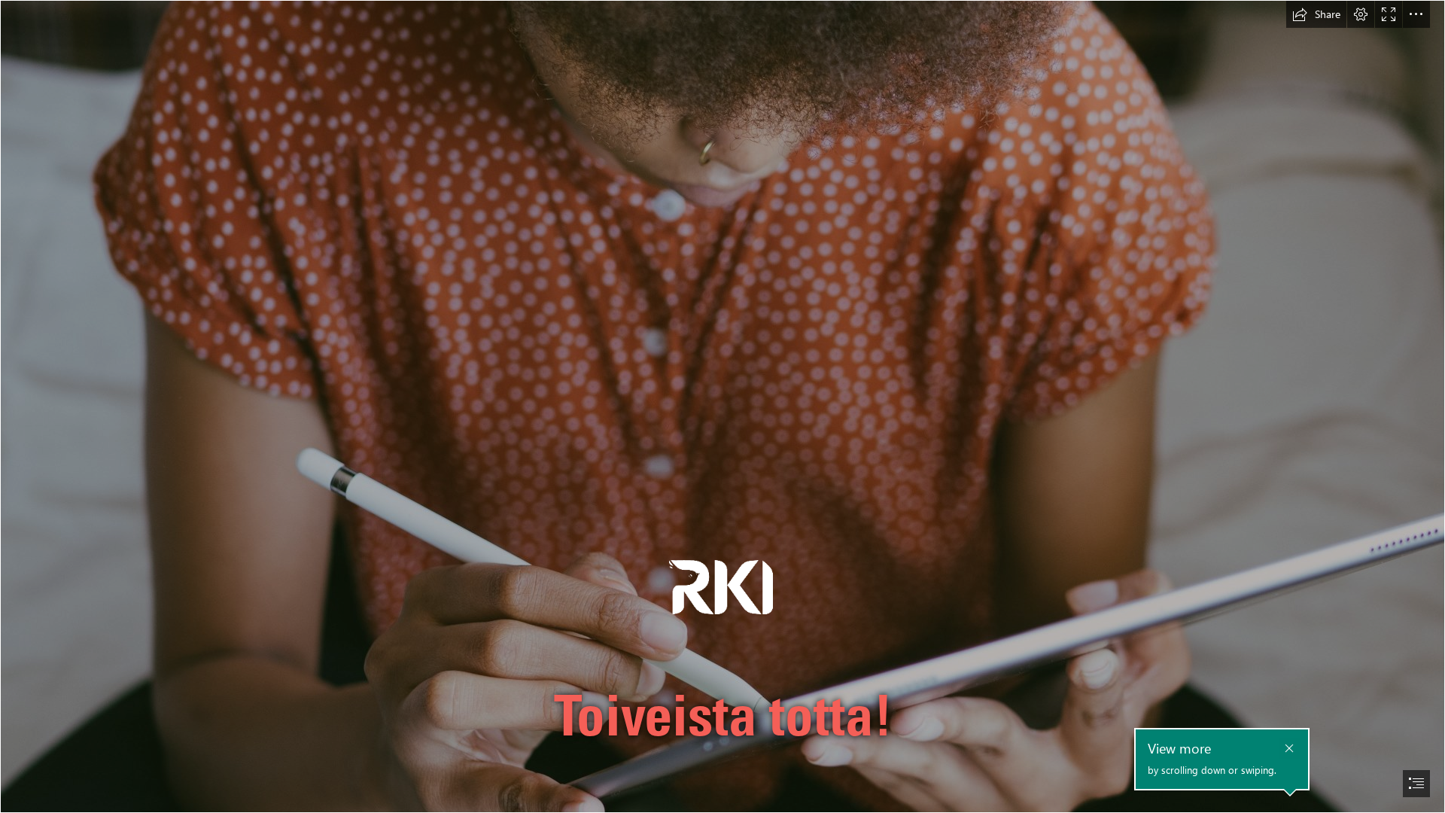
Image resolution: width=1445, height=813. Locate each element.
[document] (722, 406)
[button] (1316, 14)
